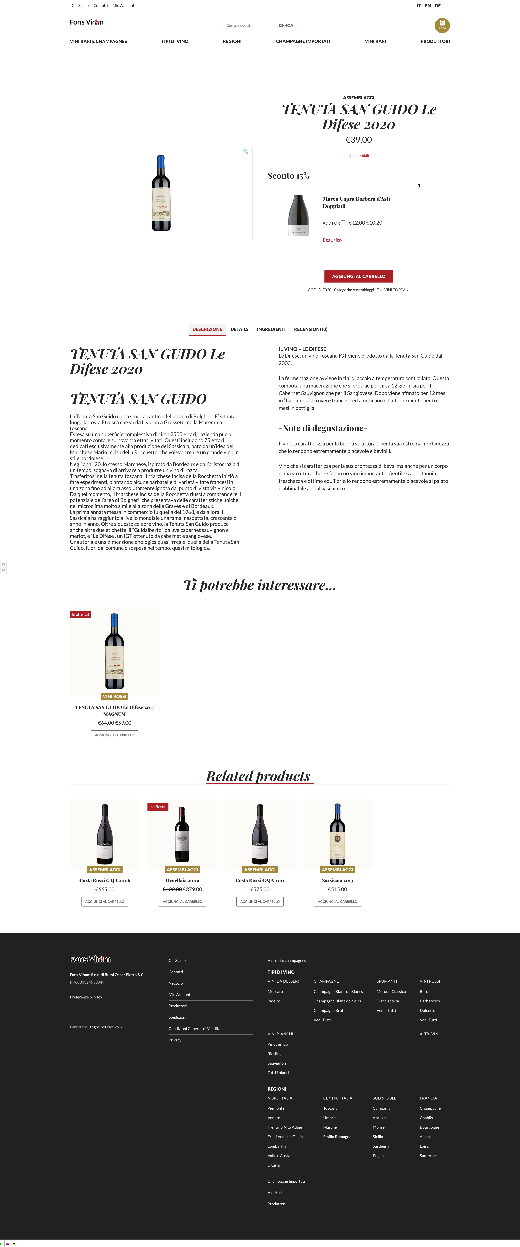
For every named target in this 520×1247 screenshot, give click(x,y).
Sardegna (381, 1146)
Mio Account (123, 5)
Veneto (274, 1117)
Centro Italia (337, 1098)
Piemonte (276, 1108)
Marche (330, 1127)
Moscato (275, 991)
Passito (274, 1001)
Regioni (232, 41)
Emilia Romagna (337, 1136)
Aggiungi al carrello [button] (114, 735)
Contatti (100, 5)
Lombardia (277, 1146)
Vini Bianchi (280, 1034)
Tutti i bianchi (279, 1072)
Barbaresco (430, 1001)
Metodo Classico (391, 991)
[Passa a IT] (1, 1243)
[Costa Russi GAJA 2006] (105, 835)
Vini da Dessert (284, 981)
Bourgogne (429, 1127)
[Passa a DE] (14, 1243)
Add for (363, 221)
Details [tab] (239, 329)
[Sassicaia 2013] (338, 835)
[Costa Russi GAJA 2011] (260, 835)
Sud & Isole (384, 1098)
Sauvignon (277, 1063)
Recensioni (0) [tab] (310, 329)
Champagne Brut (329, 1010)
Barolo (426, 991)
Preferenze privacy (86, 997)
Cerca (286, 25)
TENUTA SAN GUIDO (138, 353)
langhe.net (97, 1027)
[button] (298, 234)
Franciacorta (388, 1001)
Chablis (426, 1117)
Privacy (175, 1040)
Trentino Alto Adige (285, 1127)
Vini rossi (114, 696)
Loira (424, 1146)
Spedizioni (177, 1017)
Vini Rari (375, 41)
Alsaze (425, 1136)
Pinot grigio (278, 1044)
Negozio (176, 983)
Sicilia (378, 1136)
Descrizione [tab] (207, 329)
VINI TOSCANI (397, 290)
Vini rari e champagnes (98, 41)
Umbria (329, 1117)
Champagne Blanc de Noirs (337, 1001)
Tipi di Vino (174, 41)
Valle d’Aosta (279, 1155)
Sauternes (429, 1155)
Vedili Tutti (386, 1010)
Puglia (378, 1155)
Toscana (330, 1108)
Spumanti (387, 981)
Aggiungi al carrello (359, 276)
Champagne (326, 981)
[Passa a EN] (7, 1243)
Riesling (275, 1053)
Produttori (435, 41)
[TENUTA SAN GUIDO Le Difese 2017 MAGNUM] (114, 651)
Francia (428, 1098)
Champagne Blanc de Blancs (338, 991)
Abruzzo (380, 1117)
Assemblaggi (363, 290)
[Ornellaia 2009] (182, 835)
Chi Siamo (80, 5)
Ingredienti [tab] (271, 329)
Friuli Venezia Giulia (285, 1136)
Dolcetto (427, 1010)
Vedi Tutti (322, 1020)
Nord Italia (280, 1098)
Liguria (274, 1165)
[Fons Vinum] (87, 23)
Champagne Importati (303, 41)
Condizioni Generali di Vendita (194, 1028)
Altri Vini (430, 1034)
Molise (379, 1127)
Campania (381, 1108)
